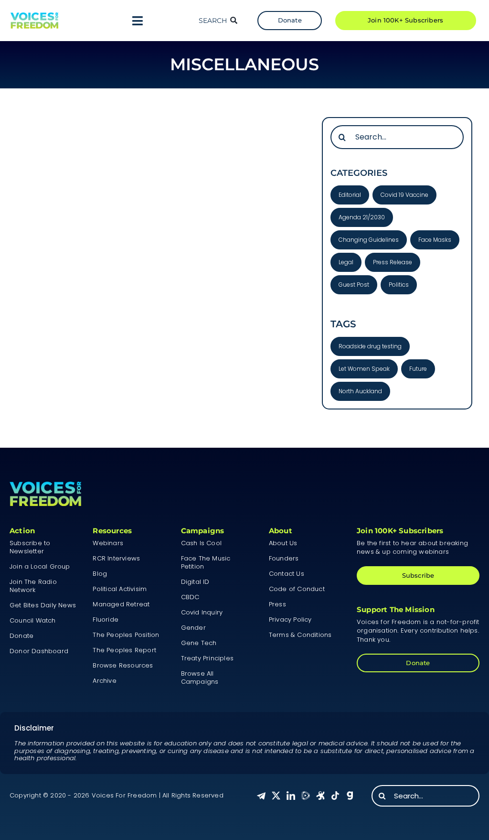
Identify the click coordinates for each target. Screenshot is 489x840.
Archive (104, 680)
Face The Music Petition (206, 562)
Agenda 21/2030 (362, 217)
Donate (21, 635)
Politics (399, 284)
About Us (283, 543)
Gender (193, 627)
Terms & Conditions (300, 634)
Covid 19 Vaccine (404, 195)
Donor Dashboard (39, 651)
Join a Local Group (40, 566)
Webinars (108, 543)
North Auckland (360, 391)
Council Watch (33, 620)
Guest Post (354, 284)
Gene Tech (199, 642)
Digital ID (195, 581)
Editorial (350, 195)
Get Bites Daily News (43, 605)
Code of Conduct (297, 588)
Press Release (392, 262)
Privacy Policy (290, 619)
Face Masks (434, 240)
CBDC (190, 597)
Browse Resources (123, 665)
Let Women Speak (364, 369)
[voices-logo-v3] (34, 16)
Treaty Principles (207, 658)
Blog (100, 573)
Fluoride (105, 619)
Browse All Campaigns (200, 677)
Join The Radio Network (33, 585)
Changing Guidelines (369, 240)
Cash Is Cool (201, 543)
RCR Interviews (116, 558)
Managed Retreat (121, 604)
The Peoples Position (126, 634)
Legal (346, 262)
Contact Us (286, 573)
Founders (284, 558)
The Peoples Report (124, 650)
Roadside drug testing (370, 346)
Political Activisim (120, 588)
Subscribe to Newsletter (30, 547)
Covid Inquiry (202, 612)
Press (277, 604)
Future (418, 369)
